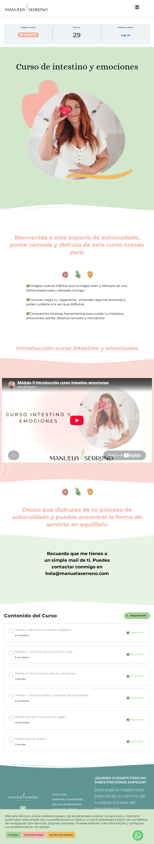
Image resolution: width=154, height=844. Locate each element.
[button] (137, 7)
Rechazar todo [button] (33, 834)
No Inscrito (28, 34)
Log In (125, 35)
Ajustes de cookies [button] (61, 834)
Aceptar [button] (13, 834)
